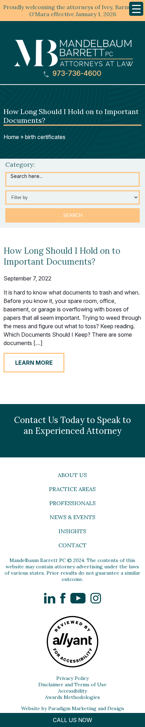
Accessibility (72, 691)
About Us (72, 474)
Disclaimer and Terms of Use (72, 684)
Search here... (27, 176)
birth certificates (45, 136)
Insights (72, 531)
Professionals (72, 503)
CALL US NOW (72, 719)
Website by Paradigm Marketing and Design (72, 708)
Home (11, 136)
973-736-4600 (76, 73)
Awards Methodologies (72, 697)
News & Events (72, 517)
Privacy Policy (72, 678)
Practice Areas (72, 489)
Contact (72, 545)
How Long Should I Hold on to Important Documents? (62, 256)
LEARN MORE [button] (34, 362)
